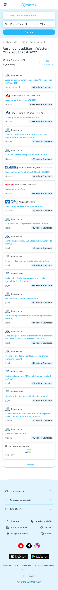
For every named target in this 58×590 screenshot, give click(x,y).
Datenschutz (27, 565)
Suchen (29, 32)
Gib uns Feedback (29, 570)
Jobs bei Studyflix (44, 521)
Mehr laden (29, 464)
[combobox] (46, 24)
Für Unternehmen (19, 527)
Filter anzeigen (48, 62)
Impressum (7, 565)
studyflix (31, 4)
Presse (48, 533)
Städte (25, 42)
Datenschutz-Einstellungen (45, 565)
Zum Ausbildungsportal (21, 500)
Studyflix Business (19, 533)
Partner (48, 527)
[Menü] (5, 4)
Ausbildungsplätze (11, 42)
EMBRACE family (34, 582)
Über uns (15, 521)
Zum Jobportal (16, 509)
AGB (16, 565)
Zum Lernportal (17, 491)
